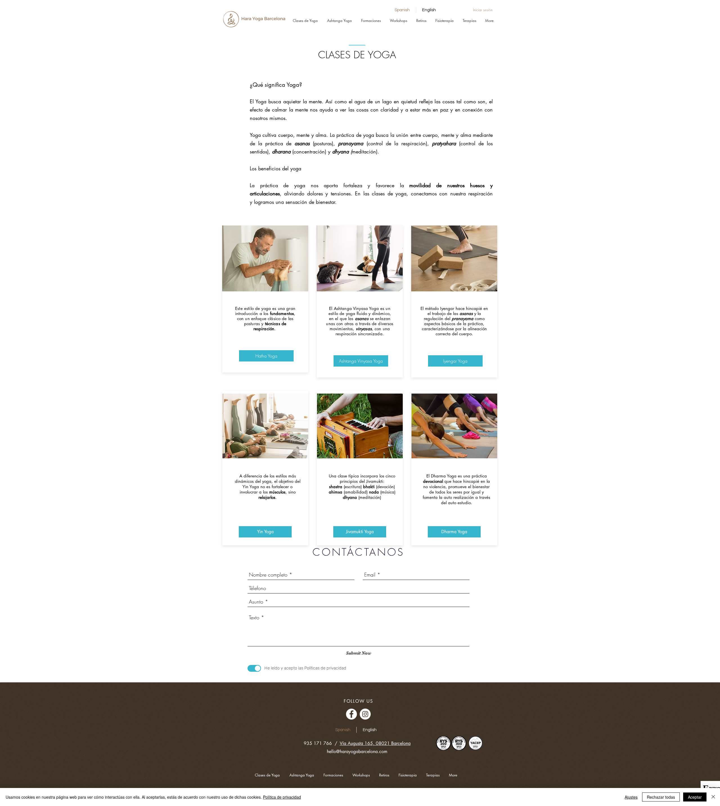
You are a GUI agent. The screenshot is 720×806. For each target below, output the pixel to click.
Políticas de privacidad (325, 668)
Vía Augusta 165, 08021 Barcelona (375, 743)
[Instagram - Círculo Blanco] (365, 714)
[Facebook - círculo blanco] (351, 714)
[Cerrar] (713, 796)
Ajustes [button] (631, 797)
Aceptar (695, 797)
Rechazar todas (661, 797)
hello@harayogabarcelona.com (357, 751)
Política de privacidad (282, 797)
